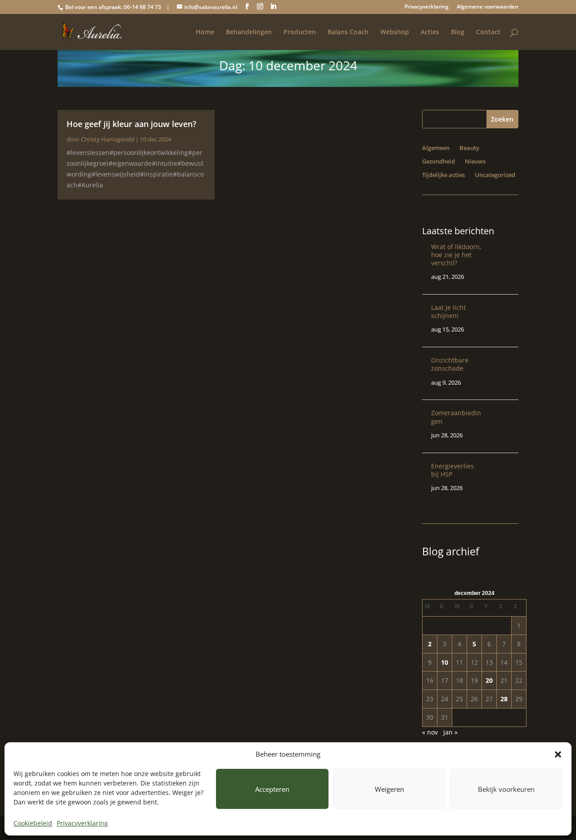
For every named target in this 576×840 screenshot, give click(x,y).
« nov (430, 732)
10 (444, 662)
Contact (488, 32)
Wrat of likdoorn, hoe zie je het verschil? (456, 254)
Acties (430, 32)
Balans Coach (348, 32)
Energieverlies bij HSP (452, 470)
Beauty (469, 148)
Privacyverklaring (82, 823)
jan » (450, 732)
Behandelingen (249, 32)
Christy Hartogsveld (107, 139)
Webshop (394, 32)
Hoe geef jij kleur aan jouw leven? (131, 123)
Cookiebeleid (33, 823)
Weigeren (389, 789)
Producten (300, 32)
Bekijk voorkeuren (506, 789)
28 (504, 699)
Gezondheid (438, 161)
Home (205, 32)
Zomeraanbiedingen (456, 417)
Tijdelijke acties (443, 175)
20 (489, 680)
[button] (558, 754)
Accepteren (272, 789)
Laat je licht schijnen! (448, 311)
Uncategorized (495, 175)
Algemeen (436, 148)
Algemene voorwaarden (487, 7)
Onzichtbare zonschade (449, 364)
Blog (457, 32)
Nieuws (475, 161)
